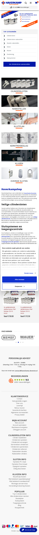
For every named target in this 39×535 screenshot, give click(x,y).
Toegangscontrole (19, 503)
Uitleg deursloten (19, 469)
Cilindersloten (11, 35)
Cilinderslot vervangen (20, 442)
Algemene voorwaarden (19, 412)
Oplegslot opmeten (19, 466)
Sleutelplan (19, 498)
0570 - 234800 (20, 363)
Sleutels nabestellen (13, 43)
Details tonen (28, 273)
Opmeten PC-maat (19, 462)
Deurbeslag (10, 54)
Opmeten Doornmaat (19, 464)
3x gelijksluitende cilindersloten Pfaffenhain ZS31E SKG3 (26, 310)
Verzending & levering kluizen (19, 486)
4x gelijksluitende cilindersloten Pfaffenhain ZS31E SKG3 (10, 310)
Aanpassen (18, 286)
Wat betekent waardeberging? (19, 479)
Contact (19, 399)
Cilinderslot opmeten (19, 440)
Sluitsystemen (11, 58)
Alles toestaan (19, 279)
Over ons (19, 403)
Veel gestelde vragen (19, 401)
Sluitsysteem (19, 501)
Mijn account (19, 423)
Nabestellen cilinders (19, 454)
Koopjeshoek (19, 508)
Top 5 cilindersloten (19, 494)
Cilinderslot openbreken (19, 447)
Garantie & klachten (19, 410)
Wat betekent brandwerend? (19, 481)
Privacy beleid (19, 415)
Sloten (9, 47)
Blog (19, 505)
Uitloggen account (19, 430)
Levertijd (19, 406)
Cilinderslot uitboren (19, 449)
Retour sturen (19, 408)
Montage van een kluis (19, 484)
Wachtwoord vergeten (19, 427)
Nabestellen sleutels (19, 451)
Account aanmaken (19, 425)
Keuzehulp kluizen (19, 477)
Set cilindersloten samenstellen (19, 64)
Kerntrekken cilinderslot (19, 444)
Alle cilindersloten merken (19, 496)
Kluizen (9, 50)
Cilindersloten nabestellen (15, 39)
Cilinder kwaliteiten (19, 438)
